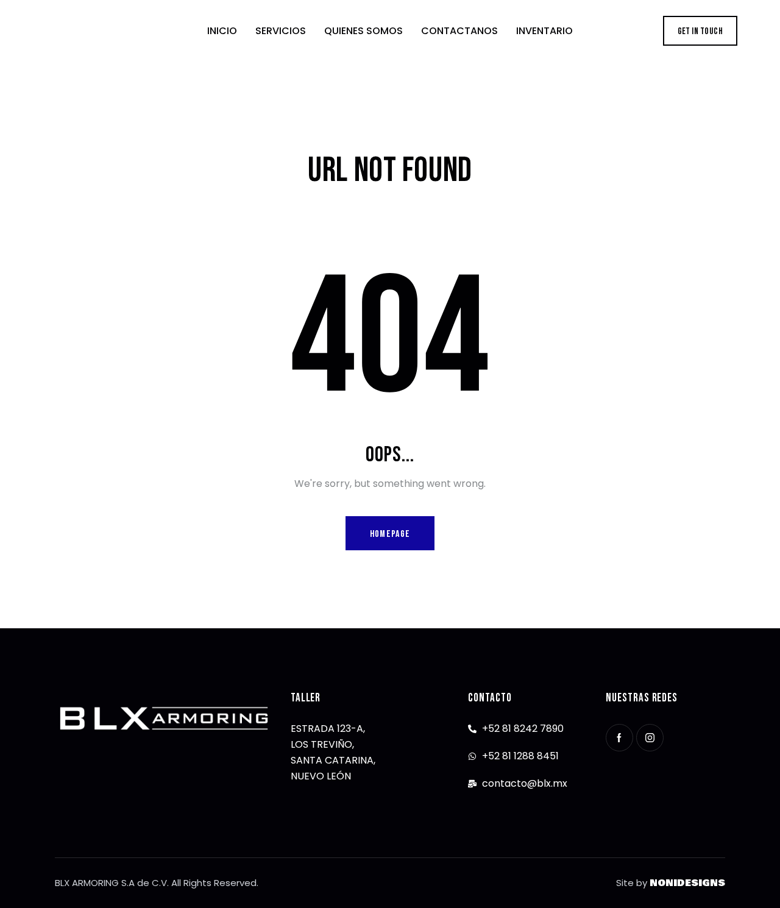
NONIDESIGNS (687, 883)
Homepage (390, 534)
